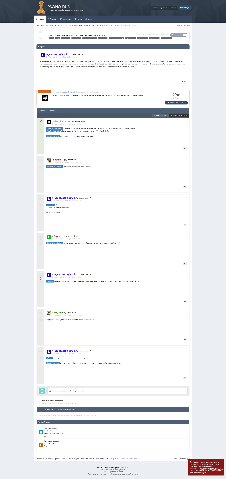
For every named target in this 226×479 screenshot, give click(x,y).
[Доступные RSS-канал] (188, 458)
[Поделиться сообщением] (185, 54)
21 (77, 312)
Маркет (90, 19)
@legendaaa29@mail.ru (55, 128)
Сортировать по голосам (178, 115)
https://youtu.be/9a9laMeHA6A (57, 207)
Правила (53, 19)
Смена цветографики (51, 441)
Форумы (41, 19)
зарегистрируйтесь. (216, 468)
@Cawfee (50, 281)
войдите (203, 468)
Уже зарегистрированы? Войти (163, 8)
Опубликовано (63, 124)
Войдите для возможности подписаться (155, 34)
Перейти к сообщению (176, 103)
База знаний (66, 19)
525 (76, 236)
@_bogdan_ (51, 205)
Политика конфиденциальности (117, 467)
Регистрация (184, 7)
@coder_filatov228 (53, 131)
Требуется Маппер (50, 429)
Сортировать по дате (160, 115)
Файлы (79, 19)
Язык (99, 467)
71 (76, 159)
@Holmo (49, 358)
